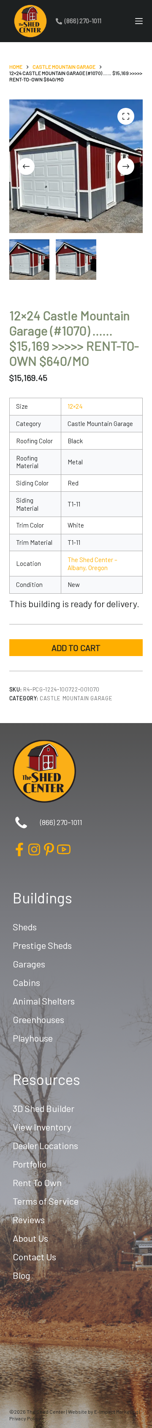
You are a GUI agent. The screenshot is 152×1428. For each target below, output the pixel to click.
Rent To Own (37, 1182)
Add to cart (76, 648)
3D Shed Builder (43, 1108)
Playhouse (33, 1037)
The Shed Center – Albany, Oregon (92, 563)
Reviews (29, 1219)
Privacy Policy (25, 1418)
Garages (29, 963)
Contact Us (34, 1256)
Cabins (26, 982)
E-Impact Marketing (116, 1412)
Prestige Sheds (42, 945)
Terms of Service (46, 1200)
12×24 (75, 406)
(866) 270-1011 (83, 20)
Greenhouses (38, 1019)
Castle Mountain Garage (76, 698)
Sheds (25, 926)
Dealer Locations (45, 1145)
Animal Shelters (44, 1000)
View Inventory (42, 1126)
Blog (21, 1275)
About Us (30, 1237)
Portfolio (29, 1163)
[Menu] (139, 21)
